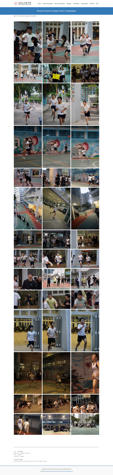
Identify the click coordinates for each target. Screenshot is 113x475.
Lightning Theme (55, 471)
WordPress (48, 471)
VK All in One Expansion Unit (67, 471)
